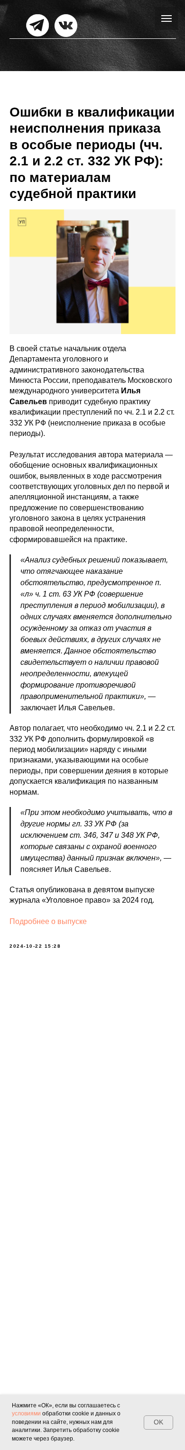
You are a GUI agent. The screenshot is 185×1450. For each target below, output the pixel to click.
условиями (26, 1413)
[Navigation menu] (166, 18)
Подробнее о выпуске (48, 921)
